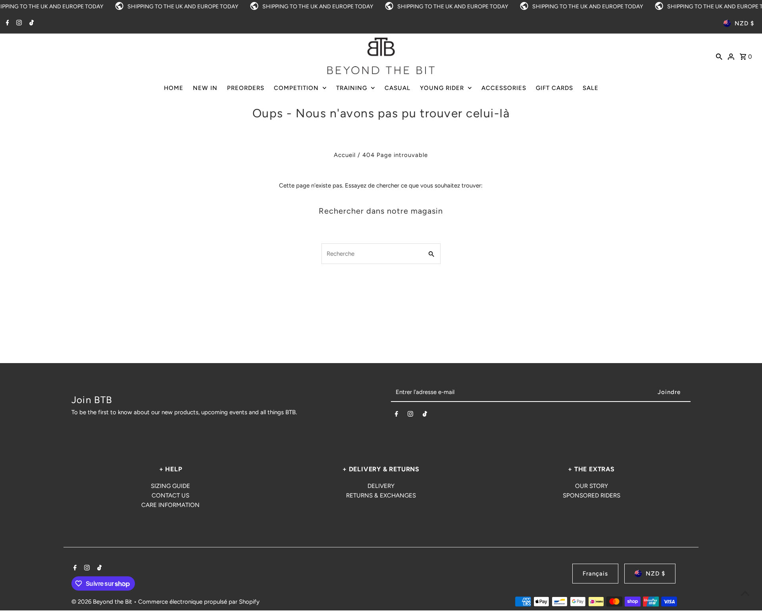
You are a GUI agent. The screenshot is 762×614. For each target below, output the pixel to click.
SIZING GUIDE (170, 486)
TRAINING (351, 88)
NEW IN (205, 88)
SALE (590, 88)
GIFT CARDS (554, 88)
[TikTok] (30, 23)
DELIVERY (381, 486)
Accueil (345, 155)
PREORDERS (245, 88)
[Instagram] (18, 23)
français (595, 573)
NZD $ (744, 23)
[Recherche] (719, 56)
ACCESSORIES (503, 88)
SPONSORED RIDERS (591, 495)
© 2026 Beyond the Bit (102, 601)
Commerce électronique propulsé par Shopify (199, 601)
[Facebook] (6, 23)
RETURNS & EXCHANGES (381, 495)
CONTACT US (170, 495)
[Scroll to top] (745, 593)
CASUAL (397, 88)
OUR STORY (591, 486)
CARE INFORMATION (170, 505)
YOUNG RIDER (442, 88)
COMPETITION (296, 88)
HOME (173, 88)
